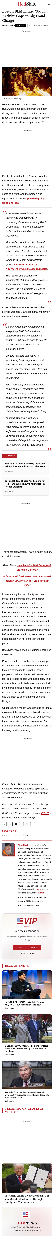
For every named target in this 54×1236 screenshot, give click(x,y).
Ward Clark (7, 25)
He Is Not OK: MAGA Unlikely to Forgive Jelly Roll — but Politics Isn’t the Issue (24, 1003)
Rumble (42, 893)
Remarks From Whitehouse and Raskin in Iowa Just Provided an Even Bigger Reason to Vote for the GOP (27, 1095)
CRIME (28, 835)
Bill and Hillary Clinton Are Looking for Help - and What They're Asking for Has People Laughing (26, 1048)
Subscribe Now (27, 953)
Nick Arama (9, 1055)
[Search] (49, 4)
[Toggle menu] (5, 4)
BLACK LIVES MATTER (11, 835)
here (39, 889)
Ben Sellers (9, 1008)
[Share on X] (4, 824)
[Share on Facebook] (16, 824)
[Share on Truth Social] (10, 824)
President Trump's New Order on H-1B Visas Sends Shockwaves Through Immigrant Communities (27, 1199)
